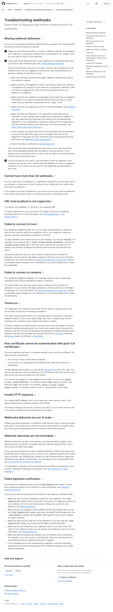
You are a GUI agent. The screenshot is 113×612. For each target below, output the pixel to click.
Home (10, 10)
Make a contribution (68, 577)
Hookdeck (58, 333)
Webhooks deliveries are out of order (28, 417)
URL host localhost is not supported (27, 201)
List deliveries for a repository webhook (24, 462)
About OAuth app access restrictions (26, 127)
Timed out (10, 303)
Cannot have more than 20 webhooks (28, 175)
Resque (11, 336)
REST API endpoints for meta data (52, 260)
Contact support (12, 593)
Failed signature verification (22, 478)
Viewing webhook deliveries (52, 63)
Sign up (106, 3)
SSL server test (50, 370)
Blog (61, 604)
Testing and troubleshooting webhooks (39, 10)
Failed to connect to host (20, 224)
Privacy (29, 604)
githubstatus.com (47, 144)
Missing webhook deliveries (22, 38)
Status (36, 604)
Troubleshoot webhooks (64, 10)
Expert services (52, 604)
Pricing (42, 604)
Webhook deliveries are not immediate (29, 435)
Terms (23, 604)
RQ (22, 336)
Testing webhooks (50, 214)
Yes (10, 571)
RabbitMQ (38, 336)
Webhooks (18, 10)
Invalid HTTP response (18, 394)
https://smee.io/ (10, 217)
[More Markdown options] (104, 22)
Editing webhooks (27, 506)
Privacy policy (8, 575)
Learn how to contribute (64, 581)
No (19, 571)
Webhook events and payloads (38, 139)
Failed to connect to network (22, 272)
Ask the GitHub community (16, 590)
